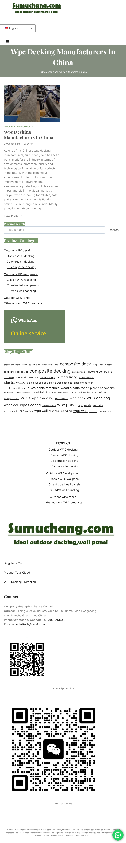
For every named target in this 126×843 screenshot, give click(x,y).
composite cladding (49, 365)
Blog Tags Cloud (14, 563)
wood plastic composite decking (18, 392)
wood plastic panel (100, 392)
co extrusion (34, 364)
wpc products (11, 411)
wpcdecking (14, 143)
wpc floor (11, 405)
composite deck (75, 363)
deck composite (79, 372)
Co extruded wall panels (23, 285)
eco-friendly (9, 377)
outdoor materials (86, 377)
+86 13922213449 (53, 620)
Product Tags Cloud (17, 572)
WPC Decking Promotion (20, 582)
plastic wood (14, 382)
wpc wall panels (105, 411)
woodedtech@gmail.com (28, 624)
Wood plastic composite (98, 388)
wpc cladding (42, 398)
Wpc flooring (30, 405)
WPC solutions (26, 411)
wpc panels (84, 405)
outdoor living (67, 377)
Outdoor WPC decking (18, 250)
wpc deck (77, 398)
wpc (25, 397)
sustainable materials (43, 388)
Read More (13, 216)
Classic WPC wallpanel (22, 279)
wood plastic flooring (81, 392)
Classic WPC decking (20, 256)
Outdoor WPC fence (17, 297)
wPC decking (98, 398)
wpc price (98, 405)
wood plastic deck (41, 392)
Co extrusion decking (20, 261)
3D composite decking (21, 267)
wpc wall (41, 411)
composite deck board (102, 365)
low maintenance (27, 377)
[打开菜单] (9, 41)
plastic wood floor (83, 382)
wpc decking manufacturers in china (28, 134)
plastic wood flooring (15, 388)
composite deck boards (16, 372)
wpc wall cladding (60, 411)
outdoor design (47, 377)
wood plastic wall (11, 399)
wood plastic (70, 388)
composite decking (50, 371)
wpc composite (61, 399)
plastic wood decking (60, 382)
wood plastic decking (61, 392)
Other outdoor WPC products (23, 303)
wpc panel (66, 404)
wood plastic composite (19, 126)
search (114, 230)
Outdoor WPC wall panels (21, 274)
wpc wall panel (85, 411)
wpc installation (49, 405)
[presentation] (32, 104)
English (13, 28)
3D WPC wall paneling (21, 291)
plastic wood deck (37, 382)
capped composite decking (15, 365)
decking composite (100, 371)
